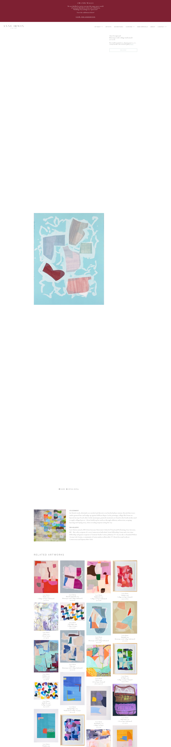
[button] (99, 26)
